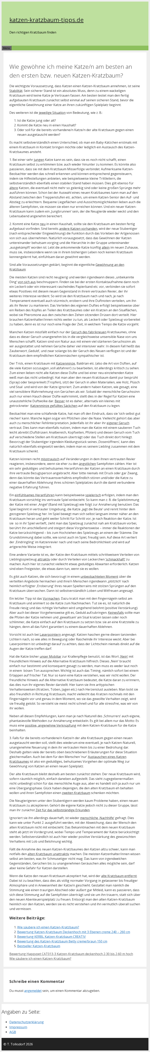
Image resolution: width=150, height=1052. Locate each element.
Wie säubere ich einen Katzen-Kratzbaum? (48, 927)
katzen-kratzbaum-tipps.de (46, 20)
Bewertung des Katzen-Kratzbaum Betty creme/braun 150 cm (62, 941)
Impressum (18, 1027)
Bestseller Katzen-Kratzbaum (38, 946)
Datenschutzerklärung (26, 1022)
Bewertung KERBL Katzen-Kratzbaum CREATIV (51, 936)
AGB (12, 1032)
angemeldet (33, 991)
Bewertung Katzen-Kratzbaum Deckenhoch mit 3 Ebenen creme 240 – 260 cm (73, 932)
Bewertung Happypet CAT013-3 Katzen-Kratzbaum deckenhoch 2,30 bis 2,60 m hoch (71, 954)
